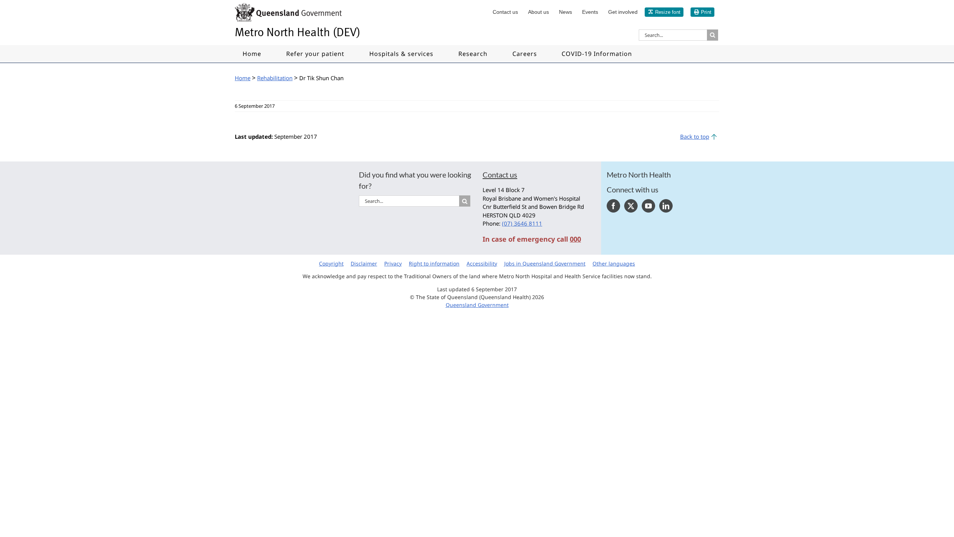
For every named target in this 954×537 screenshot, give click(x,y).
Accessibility (482, 263)
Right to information (434, 263)
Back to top (694, 136)
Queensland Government (477, 304)
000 (575, 239)
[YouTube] (648, 206)
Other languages (614, 263)
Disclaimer (364, 263)
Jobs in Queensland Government (544, 263)
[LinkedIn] (666, 206)
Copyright (331, 263)
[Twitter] (631, 206)
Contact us (500, 174)
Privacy (393, 263)
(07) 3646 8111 (522, 223)
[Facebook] (613, 206)
